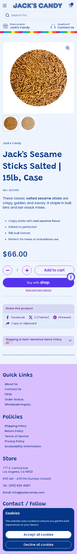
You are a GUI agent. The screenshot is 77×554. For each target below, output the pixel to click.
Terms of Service (17, 436)
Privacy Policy (14, 441)
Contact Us (13, 389)
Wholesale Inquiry (18, 404)
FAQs (8, 394)
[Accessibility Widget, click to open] (71, 277)
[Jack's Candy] (37, 5)
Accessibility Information (23, 446)
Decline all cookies (38, 544)
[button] (7, 270)
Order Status (14, 399)
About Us (11, 384)
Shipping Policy (16, 426)
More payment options (38, 290)
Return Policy (14, 431)
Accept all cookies (38, 534)
